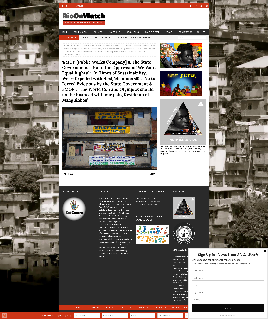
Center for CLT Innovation (183, 271)
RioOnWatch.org (118, 216)
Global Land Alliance (181, 274)
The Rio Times (178, 288)
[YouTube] (206, 5)
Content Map (152, 32)
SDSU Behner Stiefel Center (184, 285)
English (64, 6)
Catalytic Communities (119, 198)
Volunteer (140, 210)
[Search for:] (192, 37)
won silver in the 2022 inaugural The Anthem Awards (182, 147)
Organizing (132, 32)
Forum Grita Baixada (181, 291)
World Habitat (178, 259)
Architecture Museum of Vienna (186, 297)
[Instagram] (196, 5)
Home (64, 32)
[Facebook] (190, 5)
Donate (201, 32)
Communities (81, 32)
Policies (98, 32)
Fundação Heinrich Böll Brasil (185, 256)
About (169, 32)
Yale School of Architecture (184, 300)
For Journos (185, 32)
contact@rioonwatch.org (146, 198)
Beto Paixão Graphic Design (184, 294)
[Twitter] (201, 5)
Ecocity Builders (179, 277)
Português (78, 6)
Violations (114, 32)
